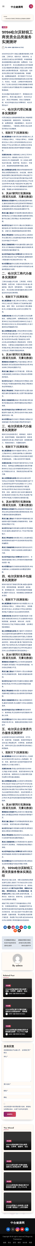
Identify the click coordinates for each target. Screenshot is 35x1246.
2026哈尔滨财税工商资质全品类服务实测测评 (17, 37)
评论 (6, 1056)
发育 (14, 1242)
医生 (9, 1242)
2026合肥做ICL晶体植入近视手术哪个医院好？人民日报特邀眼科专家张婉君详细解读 (17, 1207)
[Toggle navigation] (3, 6)
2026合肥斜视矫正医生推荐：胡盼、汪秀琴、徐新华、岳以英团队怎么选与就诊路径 (17, 991)
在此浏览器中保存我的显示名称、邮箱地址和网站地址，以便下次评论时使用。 (17, 1108)
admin (10, 47)
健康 (4, 1242)
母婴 (30, 1242)
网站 (5, 1097)
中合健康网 (17, 7)
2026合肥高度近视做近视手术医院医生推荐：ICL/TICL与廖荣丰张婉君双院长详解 (17, 1032)
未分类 (5, 27)
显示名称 (7, 1084)
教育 (19, 1242)
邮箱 (6, 1091)
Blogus (28, 1236)
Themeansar (17, 1239)
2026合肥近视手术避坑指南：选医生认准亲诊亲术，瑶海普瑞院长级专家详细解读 (17, 1011)
